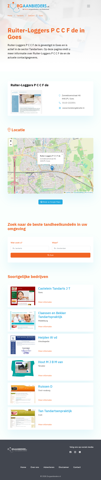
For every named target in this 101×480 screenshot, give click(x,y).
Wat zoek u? (16, 243)
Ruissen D (45, 386)
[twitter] (80, 452)
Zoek (51, 255)
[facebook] (70, 452)
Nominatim (89, 192)
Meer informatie (45, 302)
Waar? (55, 243)
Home (10, 15)
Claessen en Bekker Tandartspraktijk (52, 315)
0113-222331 (69, 102)
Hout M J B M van (50, 362)
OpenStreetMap (78, 192)
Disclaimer (64, 467)
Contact (77, 467)
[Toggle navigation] (88, 6)
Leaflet (67, 192)
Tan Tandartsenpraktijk (55, 411)
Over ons (35, 467)
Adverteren (48, 467)
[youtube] (75, 452)
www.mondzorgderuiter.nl (73, 108)
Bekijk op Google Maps (51, 202)
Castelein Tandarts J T (54, 288)
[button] (52, 168)
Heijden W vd (47, 337)
